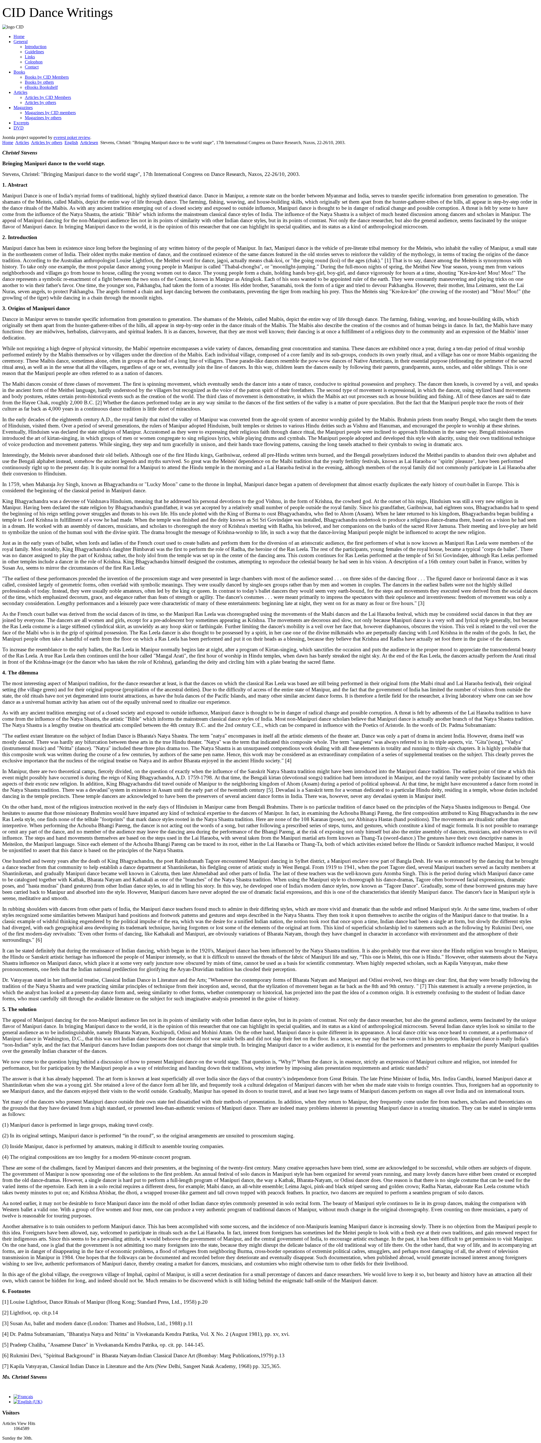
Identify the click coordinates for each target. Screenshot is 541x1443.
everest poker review (72, 137)
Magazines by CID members (50, 112)
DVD (19, 127)
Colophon (34, 61)
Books (19, 72)
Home (19, 36)
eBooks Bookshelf (41, 87)
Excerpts (21, 122)
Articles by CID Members (48, 97)
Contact (32, 67)
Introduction (35, 46)
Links (30, 56)
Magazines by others (43, 117)
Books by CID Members (47, 77)
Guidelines (34, 51)
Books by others (39, 82)
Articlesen (89, 142)
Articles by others (40, 102)
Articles (20, 92)
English (71, 142)
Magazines (23, 107)
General (21, 41)
